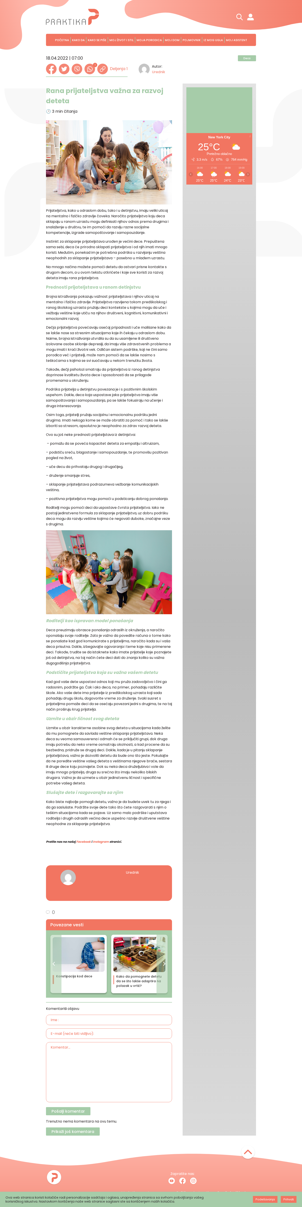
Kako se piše (97, 40)
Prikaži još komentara (73, 1131)
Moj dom (172, 40)
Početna (62, 40)
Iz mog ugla (213, 40)
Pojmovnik (192, 40)
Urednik (158, 71)
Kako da (78, 40)
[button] (53, 964)
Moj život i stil (121, 40)
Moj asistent (236, 40)
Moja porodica (149, 40)
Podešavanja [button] (265, 1199)
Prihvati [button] (288, 1199)
